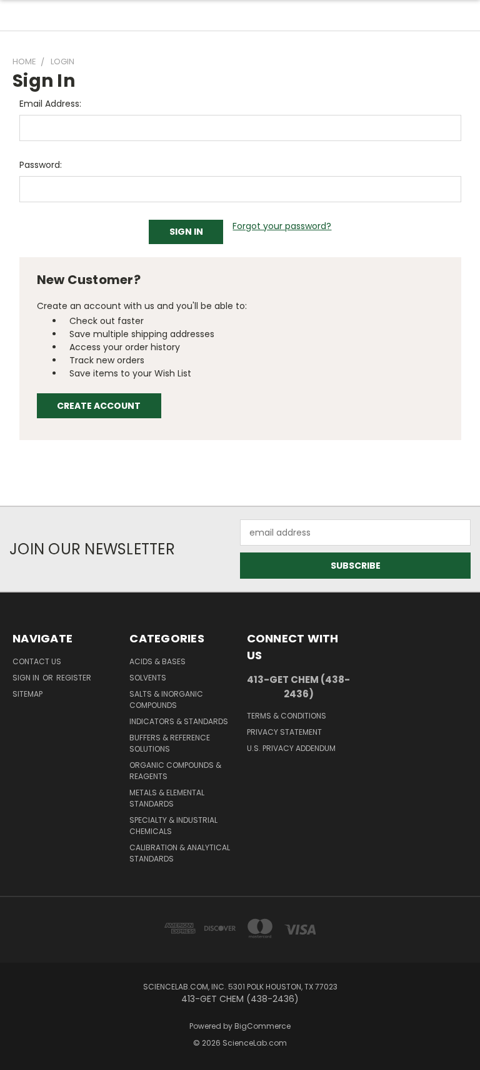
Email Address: (50, 103)
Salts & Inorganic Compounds (166, 699)
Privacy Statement (284, 732)
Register (73, 677)
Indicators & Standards (178, 721)
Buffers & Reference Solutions (169, 743)
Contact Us (36, 661)
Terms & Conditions (286, 715)
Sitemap (27, 694)
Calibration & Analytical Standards (179, 853)
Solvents (147, 677)
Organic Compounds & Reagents (175, 771)
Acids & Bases (157, 661)
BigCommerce (262, 1026)
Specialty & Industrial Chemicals (173, 826)
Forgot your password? (281, 226)
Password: (40, 165)
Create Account (99, 406)
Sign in (26, 677)
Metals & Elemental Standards (166, 798)
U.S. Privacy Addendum (291, 748)
